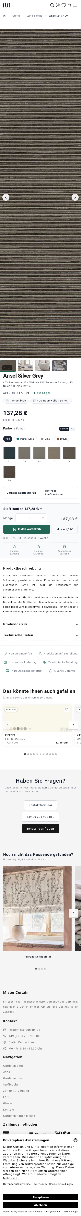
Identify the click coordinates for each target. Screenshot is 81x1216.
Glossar (8, 1103)
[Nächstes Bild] (75, 197)
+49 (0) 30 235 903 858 (25, 1036)
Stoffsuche (10, 1084)
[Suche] (52, 5)
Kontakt (8, 1109)
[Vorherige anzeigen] (7, 725)
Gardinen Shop (13, 1065)
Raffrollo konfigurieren (54, 492)
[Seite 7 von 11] (43, 754)
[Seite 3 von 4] (42, 968)
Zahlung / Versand (16, 1090)
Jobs (6, 1072)
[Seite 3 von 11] (31, 754)
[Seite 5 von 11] (37, 754)
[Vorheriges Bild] (5, 197)
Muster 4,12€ (64, 529)
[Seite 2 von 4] (39, 968)
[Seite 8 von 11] (47, 754)
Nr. (72, 429)
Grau (47, 438)
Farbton (64, 429)
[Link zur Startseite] (26, 5)
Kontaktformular (40, 805)
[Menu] (75, 5)
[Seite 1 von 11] (25, 754)
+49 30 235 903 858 (40, 816)
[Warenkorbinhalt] (69, 5)
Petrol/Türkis (27, 438)
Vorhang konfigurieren (21, 492)
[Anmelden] (58, 5)
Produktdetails (15, 624)
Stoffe (16, 15)
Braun (63, 438)
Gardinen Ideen (13, 1078)
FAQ (6, 1097)
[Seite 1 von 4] (36, 968)
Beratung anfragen (40, 828)
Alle (8, 438)
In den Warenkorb (29, 529)
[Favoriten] (63, 5)
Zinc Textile (34, 15)
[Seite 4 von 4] (45, 968)
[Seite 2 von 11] (28, 754)
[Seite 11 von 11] (56, 754)
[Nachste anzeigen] (73, 725)
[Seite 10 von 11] (53, 754)
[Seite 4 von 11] (34, 754)
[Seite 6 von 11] (40, 754)
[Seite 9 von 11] (50, 754)
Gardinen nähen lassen (19, 1115)
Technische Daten (18, 635)
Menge (40, 518)
